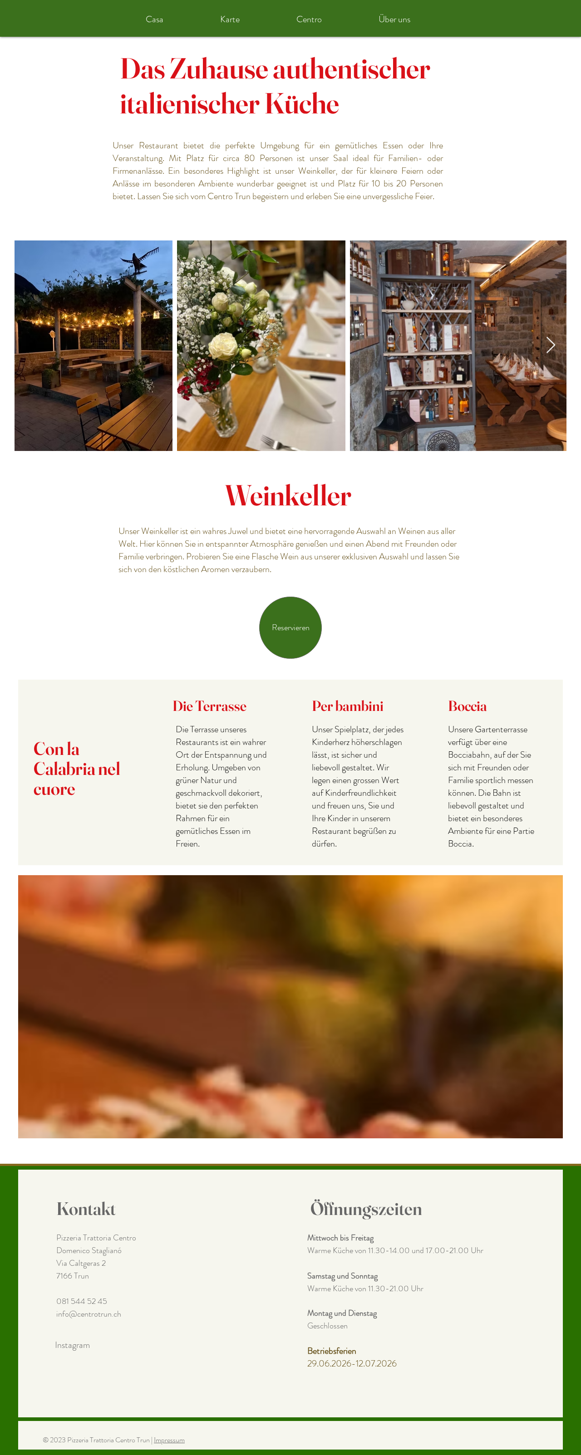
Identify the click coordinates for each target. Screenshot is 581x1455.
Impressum (169, 1440)
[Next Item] (551, 345)
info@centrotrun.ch (88, 1314)
